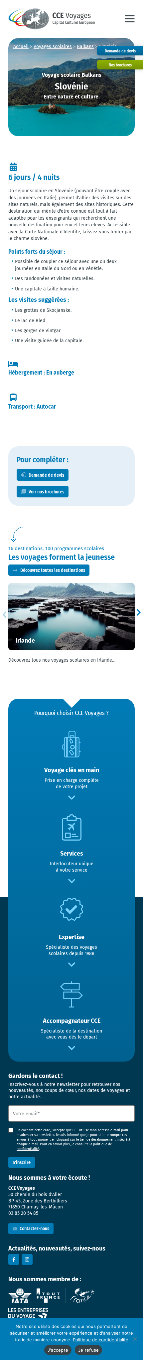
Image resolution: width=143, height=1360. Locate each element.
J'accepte (58, 1350)
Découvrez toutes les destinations (52, 570)
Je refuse (88, 1350)
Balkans (85, 46)
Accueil (21, 46)
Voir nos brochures (46, 491)
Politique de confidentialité (100, 1339)
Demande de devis (46, 474)
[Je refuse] (134, 1339)
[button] (129, 19)
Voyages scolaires (53, 46)
